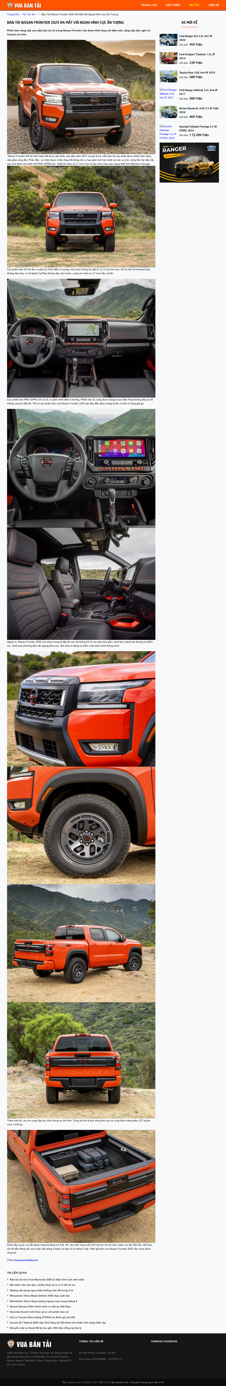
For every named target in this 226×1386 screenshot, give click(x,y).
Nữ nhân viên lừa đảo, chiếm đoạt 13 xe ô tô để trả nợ (42, 1284)
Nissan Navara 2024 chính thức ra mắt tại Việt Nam (40, 1306)
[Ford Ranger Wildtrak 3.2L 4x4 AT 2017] (168, 94)
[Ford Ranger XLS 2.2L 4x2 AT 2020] (168, 40)
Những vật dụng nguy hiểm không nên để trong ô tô (41, 1290)
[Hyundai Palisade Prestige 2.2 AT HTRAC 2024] (168, 132)
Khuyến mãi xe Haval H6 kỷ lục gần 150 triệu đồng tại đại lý (45, 1327)
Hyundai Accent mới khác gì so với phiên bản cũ (39, 1311)
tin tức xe (29, 14)
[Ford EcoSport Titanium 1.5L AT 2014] (168, 58)
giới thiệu (173, 5)
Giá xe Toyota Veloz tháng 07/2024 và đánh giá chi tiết (42, 1317)
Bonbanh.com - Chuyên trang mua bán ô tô (138, 1382)
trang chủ (149, 5)
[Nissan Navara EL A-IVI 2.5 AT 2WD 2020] (168, 112)
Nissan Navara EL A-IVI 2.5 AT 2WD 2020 (198, 110)
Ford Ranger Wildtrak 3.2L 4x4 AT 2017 (198, 91)
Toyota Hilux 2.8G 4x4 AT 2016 (197, 72)
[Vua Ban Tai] (24, 5)
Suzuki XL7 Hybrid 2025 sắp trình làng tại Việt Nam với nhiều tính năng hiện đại (58, 1322)
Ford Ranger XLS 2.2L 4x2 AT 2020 (195, 37)
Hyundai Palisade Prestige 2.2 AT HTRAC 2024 (198, 128)
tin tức (194, 5)
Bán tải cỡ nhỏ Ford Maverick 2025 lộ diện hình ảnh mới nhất (47, 1279)
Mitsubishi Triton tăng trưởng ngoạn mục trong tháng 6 (43, 1301)
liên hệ (214, 5)
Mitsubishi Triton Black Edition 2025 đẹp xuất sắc (40, 1295)
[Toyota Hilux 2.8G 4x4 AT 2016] (168, 76)
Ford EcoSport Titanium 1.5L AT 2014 (197, 56)
